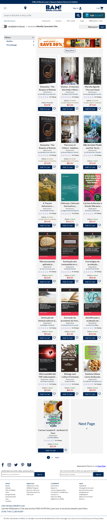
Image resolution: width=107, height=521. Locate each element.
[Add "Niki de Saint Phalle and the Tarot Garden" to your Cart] (92, 167)
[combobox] (43, 15)
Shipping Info (83, 494)
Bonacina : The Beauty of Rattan (47, 88)
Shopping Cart (84, 492)
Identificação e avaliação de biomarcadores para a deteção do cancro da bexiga (92, 319)
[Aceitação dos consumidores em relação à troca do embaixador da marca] (70, 245)
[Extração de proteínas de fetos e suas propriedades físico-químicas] (70, 302)
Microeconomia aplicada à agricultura (47, 263)
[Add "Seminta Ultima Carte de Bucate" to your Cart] (92, 394)
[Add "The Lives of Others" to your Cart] (70, 167)
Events (58, 21)
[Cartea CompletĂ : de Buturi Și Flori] (53, 414)
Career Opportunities (58, 490)
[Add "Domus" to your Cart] (70, 109)
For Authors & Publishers (59, 492)
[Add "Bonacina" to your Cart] (47, 109)
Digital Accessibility (57, 499)
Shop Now (70, 50)
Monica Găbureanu (93, 211)
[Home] (53, 8)
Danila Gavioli (71, 269)
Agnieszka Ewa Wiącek (71, 211)
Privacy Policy (98, 518)
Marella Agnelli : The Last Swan (92, 88)
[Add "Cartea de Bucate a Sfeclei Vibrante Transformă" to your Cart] (92, 225)
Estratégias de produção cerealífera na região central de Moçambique (92, 263)
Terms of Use (76, 518)
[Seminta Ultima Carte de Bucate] (92, 358)
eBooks (8, 488)
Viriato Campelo (48, 381)
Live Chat (102, 466)
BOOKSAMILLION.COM (50, 518)
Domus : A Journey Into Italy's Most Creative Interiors (70, 88)
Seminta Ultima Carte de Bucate (92, 375)
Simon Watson (68, 152)
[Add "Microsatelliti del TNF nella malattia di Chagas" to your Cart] (47, 394)
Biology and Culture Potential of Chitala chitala (70, 375)
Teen (7, 492)
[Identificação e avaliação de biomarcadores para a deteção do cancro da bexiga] (92, 302)
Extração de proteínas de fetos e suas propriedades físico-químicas (70, 319)
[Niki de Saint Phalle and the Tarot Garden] (92, 129)
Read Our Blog (56, 497)
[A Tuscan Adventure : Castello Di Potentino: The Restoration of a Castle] (47, 187)
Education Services (33, 492)
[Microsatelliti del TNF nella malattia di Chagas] (47, 358)
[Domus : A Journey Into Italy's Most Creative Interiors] (70, 71)
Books (7, 486)
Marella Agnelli (90, 94)
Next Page (87, 425)
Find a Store (55, 486)
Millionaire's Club (96, 21)
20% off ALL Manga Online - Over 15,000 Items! (55, 2)
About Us (54, 488)
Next (57, 457)
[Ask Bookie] (94, 15)
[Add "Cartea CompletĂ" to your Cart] (53, 450)
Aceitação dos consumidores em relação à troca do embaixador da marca (70, 263)
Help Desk (82, 486)
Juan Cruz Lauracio (48, 269)
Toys (7, 499)
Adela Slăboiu (53, 437)
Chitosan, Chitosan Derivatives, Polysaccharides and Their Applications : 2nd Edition (70, 205)
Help (82, 21)
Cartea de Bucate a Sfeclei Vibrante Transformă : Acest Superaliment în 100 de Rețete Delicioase (92, 205)
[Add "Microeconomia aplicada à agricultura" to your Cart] (47, 282)
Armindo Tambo (93, 269)
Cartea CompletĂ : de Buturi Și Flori (53, 431)
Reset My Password (86, 490)
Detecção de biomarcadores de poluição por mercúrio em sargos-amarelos (47, 319)
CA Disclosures (87, 518)
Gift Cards (71, 21)
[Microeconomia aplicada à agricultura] (47, 245)
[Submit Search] (78, 15)
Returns (82, 499)
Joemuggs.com (65, 518)
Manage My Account (86, 488)
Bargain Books (10, 494)
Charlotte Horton (48, 211)
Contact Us (54, 494)
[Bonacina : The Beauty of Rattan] (47, 71)
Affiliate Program (32, 488)
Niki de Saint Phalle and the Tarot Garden (92, 146)
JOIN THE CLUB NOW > (12, 511)
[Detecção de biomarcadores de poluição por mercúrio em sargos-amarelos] (47, 302)
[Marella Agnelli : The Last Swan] (92, 71)
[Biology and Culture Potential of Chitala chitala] (70, 358)
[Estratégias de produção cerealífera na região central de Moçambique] (92, 245)
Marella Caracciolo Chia (48, 94)
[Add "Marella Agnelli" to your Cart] (92, 109)
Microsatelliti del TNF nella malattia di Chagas (47, 375)
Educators (46, 21)
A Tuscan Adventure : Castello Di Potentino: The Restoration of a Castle (47, 205)
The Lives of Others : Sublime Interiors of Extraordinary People (70, 146)
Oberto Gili (68, 94)
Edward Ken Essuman (70, 325)
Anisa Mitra (71, 381)
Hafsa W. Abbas (93, 325)
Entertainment (10, 497)
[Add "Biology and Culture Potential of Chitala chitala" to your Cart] (70, 394)
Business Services (33, 490)
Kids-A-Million (10, 490)
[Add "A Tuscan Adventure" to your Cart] (47, 225)
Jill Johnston (90, 152)
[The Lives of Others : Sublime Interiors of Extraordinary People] (70, 129)
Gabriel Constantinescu (93, 381)
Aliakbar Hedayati (48, 325)
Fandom (8, 501)
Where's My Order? (86, 497)
